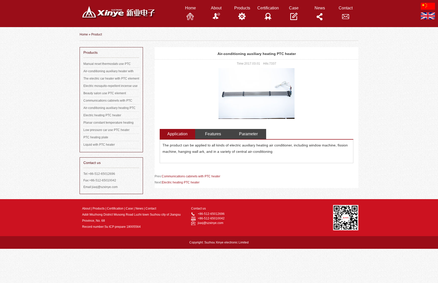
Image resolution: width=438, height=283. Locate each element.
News (139, 208)
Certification (115, 208)
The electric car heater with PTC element (111, 78)
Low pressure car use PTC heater (106, 130)
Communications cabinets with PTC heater (191, 176)
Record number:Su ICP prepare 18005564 (111, 227)
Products (99, 208)
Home (84, 34)
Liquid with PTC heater (99, 144)
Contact (150, 208)
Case (129, 208)
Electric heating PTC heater (102, 115)
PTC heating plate (95, 137)
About (86, 208)
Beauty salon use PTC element (104, 93)
